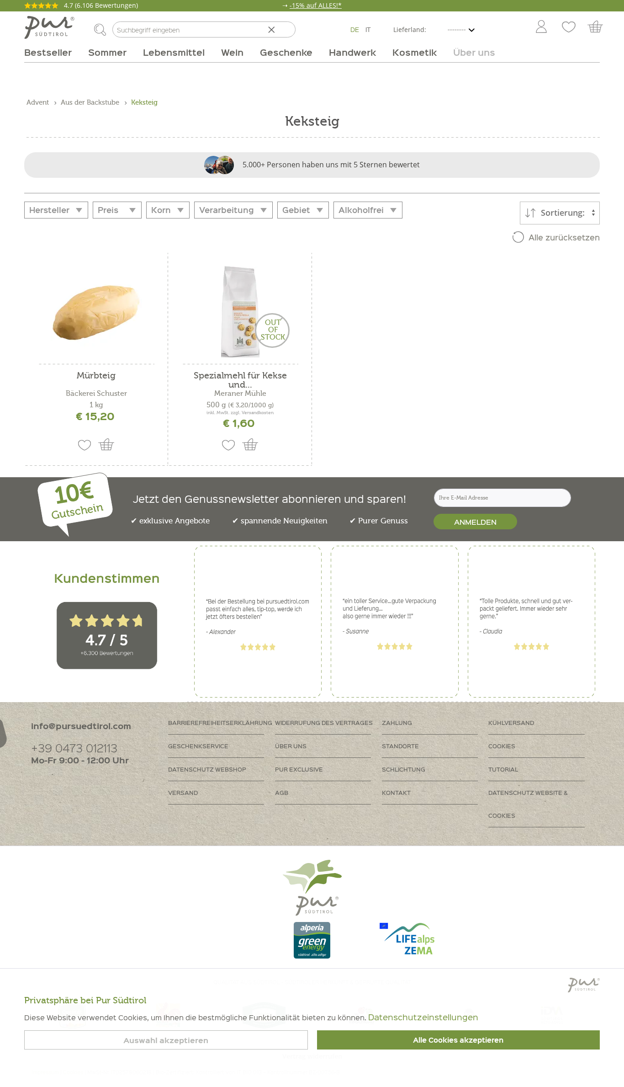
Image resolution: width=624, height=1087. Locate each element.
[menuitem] (541, 27)
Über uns (291, 746)
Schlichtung (403, 769)
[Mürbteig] (96, 311)
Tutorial (503, 769)
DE (354, 29)
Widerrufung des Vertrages (324, 722)
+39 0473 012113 (74, 747)
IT (368, 29)
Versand (183, 792)
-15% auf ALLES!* (316, 5)
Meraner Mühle (240, 393)
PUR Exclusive (299, 769)
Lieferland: (409, 29)
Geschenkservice (198, 746)
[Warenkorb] (599, 27)
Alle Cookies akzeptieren (458, 1040)
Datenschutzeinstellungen (423, 1017)
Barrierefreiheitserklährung (220, 722)
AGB (281, 792)
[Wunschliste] (569, 27)
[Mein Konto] (541, 27)
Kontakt (396, 792)
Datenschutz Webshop (207, 769)
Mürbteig (96, 376)
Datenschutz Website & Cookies (528, 804)
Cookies (501, 746)
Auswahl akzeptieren (165, 1040)
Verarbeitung (226, 209)
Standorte (400, 746)
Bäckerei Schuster (96, 393)
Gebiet (296, 209)
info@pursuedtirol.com (81, 725)
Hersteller (49, 209)
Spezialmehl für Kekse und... (240, 380)
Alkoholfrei (361, 209)
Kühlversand (511, 722)
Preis (108, 209)
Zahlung (397, 722)
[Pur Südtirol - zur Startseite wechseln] (49, 27)
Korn (161, 209)
